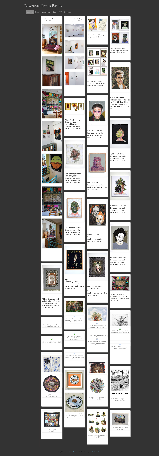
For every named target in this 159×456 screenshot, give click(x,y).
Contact (67, 12)
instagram (46, 12)
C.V (60, 12)
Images (29, 12)
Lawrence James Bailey (70, 452)
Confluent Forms (96, 452)
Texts (37, 12)
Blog (54, 12)
